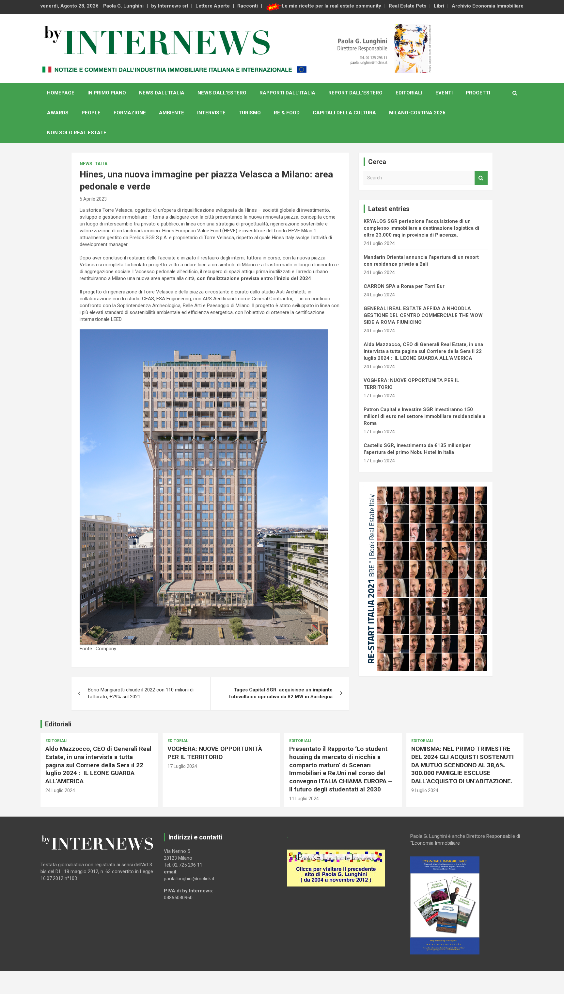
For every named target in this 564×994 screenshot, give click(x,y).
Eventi (444, 93)
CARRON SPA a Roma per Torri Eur (404, 286)
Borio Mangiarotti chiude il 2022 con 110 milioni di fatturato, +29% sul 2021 (141, 693)
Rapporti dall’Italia (287, 93)
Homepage (60, 93)
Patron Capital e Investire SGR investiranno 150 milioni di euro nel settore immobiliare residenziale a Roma (424, 416)
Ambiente (171, 113)
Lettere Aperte (213, 6)
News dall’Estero (221, 93)
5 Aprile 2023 (93, 199)
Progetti (478, 93)
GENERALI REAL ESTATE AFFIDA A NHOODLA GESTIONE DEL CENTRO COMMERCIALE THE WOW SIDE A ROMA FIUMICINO (423, 315)
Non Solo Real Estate (76, 133)
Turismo (250, 113)
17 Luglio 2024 (182, 766)
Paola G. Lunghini (123, 6)
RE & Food (287, 113)
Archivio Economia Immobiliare (488, 6)
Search (481, 178)
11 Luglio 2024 (304, 798)
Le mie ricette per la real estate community (331, 6)
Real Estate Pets (407, 6)
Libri (439, 6)
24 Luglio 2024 (60, 790)
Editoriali (409, 93)
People (91, 113)
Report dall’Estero (355, 93)
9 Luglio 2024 (424, 790)
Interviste (211, 113)
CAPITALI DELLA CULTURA (344, 113)
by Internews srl (169, 6)
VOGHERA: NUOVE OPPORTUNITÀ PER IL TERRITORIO (214, 753)
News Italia (93, 163)
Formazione (130, 113)
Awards (58, 113)
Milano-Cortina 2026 (417, 113)
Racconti (247, 6)
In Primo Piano (106, 93)
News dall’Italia (161, 93)
